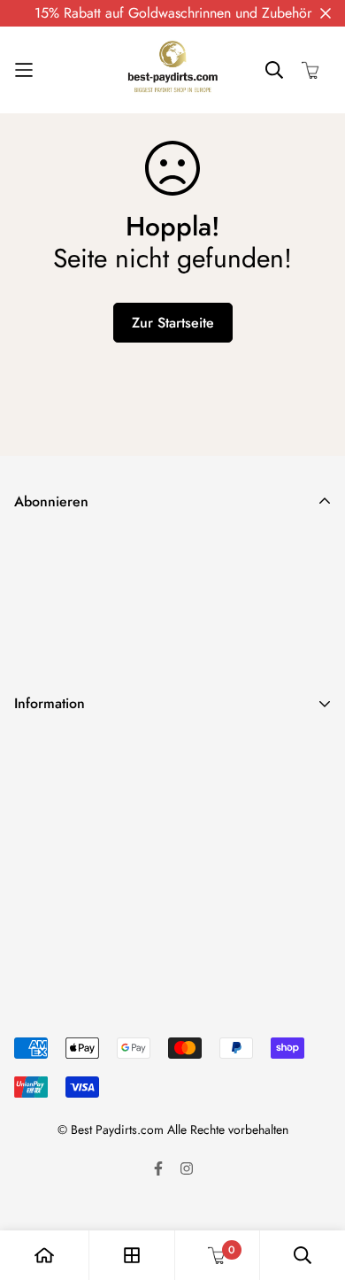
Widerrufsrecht (58, 807)
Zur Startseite (173, 322)
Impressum (45, 863)
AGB (28, 835)
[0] (217, 1255)
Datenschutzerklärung (77, 778)
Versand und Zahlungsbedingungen (119, 750)
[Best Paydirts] (172, 70)
